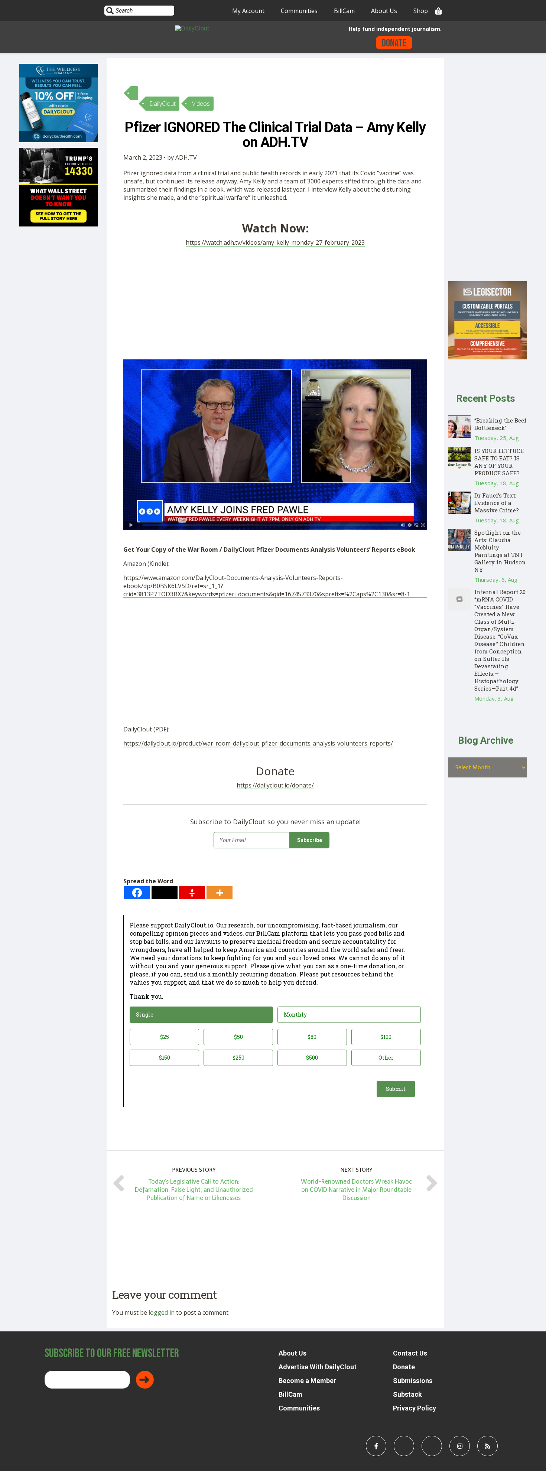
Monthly (295, 1014)
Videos (201, 104)
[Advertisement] (275, 304)
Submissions (412, 1380)
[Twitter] (165, 892)
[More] (220, 892)
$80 (312, 1036)
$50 (238, 1036)
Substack (407, 1394)
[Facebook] (137, 892)
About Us (384, 11)
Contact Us (410, 1353)
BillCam (344, 11)
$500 (312, 1057)
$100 (385, 1036)
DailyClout (162, 104)
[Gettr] (192, 892)
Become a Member (307, 1380)
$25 (164, 1036)
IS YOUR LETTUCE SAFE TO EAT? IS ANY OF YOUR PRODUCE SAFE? (499, 462)
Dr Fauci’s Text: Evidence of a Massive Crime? (496, 503)
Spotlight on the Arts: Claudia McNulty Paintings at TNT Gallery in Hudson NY (500, 551)
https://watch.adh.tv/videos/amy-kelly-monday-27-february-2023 (275, 242)
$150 (164, 1057)
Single (144, 1014)
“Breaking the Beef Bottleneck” (500, 424)
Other (386, 1057)
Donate (394, 43)
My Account (248, 11)
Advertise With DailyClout (318, 1367)
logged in (162, 1312)
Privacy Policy (414, 1408)
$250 (238, 1057)
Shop (420, 11)
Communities (299, 11)
